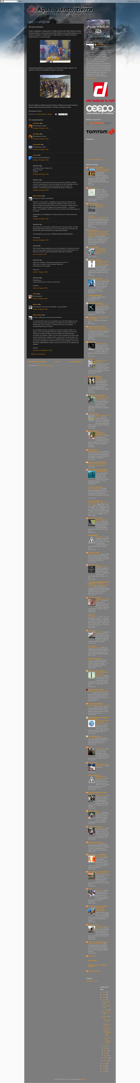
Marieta (35, 304)
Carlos (35, 155)
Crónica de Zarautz (101, 795)
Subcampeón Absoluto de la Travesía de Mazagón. (103, 170)
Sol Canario (106, 1028)
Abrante (90, 359)
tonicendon (36, 144)
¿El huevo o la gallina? (94, 943)
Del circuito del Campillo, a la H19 (106, 1040)
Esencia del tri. (93, 450)
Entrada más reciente (37, 362)
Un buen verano (100, 748)
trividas (90, 889)
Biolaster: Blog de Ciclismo (97, 462)
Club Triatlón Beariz (94, 736)
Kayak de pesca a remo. (102, 280)
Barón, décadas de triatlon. (97, 326)
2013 (104, 994)
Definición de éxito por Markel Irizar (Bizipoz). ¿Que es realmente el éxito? (98, 328)
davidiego (36, 123)
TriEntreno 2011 (93, 414)
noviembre (107, 1006)
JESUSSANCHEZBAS (95, 295)
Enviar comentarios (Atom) (45, 365)
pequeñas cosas (93, 565)
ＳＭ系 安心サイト (93, 616)
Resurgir (90, 660)
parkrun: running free (94, 488)
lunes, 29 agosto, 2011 (40, 254)
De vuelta (91, 320)
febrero (106, 1058)
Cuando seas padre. (94, 554)
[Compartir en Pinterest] (67, 114)
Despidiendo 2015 (101, 537)
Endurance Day (106, 1024)
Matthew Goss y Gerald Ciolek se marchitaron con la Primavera (97, 464)
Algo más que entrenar (95, 842)
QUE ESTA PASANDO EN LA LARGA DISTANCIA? (102, 674)
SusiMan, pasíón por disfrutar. (98, 906)
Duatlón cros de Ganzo (102, 873)
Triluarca (91, 216)
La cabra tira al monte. (95, 826)
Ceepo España (93, 230)
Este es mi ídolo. (93, 247)
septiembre (107, 1012)
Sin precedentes (107, 1020)
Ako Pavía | (91, 646)
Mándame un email (92, 981)
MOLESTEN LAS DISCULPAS (100, 205)
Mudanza (98, 812)
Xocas (35, 293)
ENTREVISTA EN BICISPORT (100, 777)
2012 (104, 997)
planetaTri (91, 615)
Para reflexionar (93, 203)
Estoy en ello (92, 956)
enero (106, 1060)
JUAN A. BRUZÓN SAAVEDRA (97, 470)
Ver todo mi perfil (91, 78)
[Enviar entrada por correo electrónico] (55, 114)
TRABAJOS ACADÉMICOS (100, 378)
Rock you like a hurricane (96, 395)
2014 (104, 992)
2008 (104, 1068)
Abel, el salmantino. (94, 376)
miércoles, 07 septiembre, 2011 (42, 350)
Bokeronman (92, 342)
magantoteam (92, 762)
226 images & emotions (95, 303)
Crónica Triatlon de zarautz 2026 (97, 217)
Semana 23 (99, 632)
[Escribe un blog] (61, 114)
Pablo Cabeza (37, 196)
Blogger (83, 1079)
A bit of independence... (96, 703)
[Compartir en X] (63, 114)
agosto (106, 1016)
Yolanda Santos (93, 431)
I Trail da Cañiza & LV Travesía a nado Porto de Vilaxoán (103, 398)
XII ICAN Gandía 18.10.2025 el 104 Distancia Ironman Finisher (101, 251)
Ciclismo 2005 (92, 811)
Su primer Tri (99, 890)
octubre (106, 1010)
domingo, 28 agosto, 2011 (41, 128)
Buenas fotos (92, 960)
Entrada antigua (75, 362)
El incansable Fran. (94, 775)
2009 (104, 1066)
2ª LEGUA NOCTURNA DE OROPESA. (102, 765)
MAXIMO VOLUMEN (94, 451)
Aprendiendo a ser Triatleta (97, 854)
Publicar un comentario (38, 354)
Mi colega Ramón (93, 552)
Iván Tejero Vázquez (94, 597)
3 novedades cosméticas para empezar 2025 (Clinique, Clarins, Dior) (102, 262)
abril (105, 1053)
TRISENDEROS (93, 535)
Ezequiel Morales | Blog (95, 689)
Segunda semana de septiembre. (101, 361)
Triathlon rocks (93, 925)
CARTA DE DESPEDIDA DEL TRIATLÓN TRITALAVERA (102, 722)
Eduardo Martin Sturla (95, 518)
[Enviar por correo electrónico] (59, 114)
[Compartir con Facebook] (65, 114)
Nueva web (91, 738)
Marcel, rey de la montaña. (96, 671)
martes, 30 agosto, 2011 (40, 272)
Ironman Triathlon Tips (95, 501)
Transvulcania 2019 (101, 343)
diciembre (107, 1002)
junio (105, 1048)
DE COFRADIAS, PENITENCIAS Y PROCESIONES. (100, 909)
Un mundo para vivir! (95, 278)
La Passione (92, 630)
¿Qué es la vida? (100, 828)
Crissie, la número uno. (95, 487)
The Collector (92, 188)
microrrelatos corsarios (102, 566)
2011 (104, 999)
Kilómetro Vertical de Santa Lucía (107, 1033)
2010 (104, 1063)
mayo (106, 1050)
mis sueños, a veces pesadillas (98, 871)
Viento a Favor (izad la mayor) (98, 942)
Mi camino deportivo (95, 658)
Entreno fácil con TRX (94, 647)
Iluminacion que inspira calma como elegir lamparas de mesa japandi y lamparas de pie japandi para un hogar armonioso (98, 234)
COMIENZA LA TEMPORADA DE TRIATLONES (100, 434)
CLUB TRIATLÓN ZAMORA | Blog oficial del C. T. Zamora (98, 582)
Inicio (57, 362)
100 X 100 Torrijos (93, 843)
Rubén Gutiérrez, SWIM (95, 167)
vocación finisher (94, 971)
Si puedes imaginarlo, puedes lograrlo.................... (98, 793)
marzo (106, 1055)
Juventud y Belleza (94, 259)
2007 (104, 1071)
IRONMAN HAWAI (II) (102, 471)
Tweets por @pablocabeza (94, 159)
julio (105, 1045)
